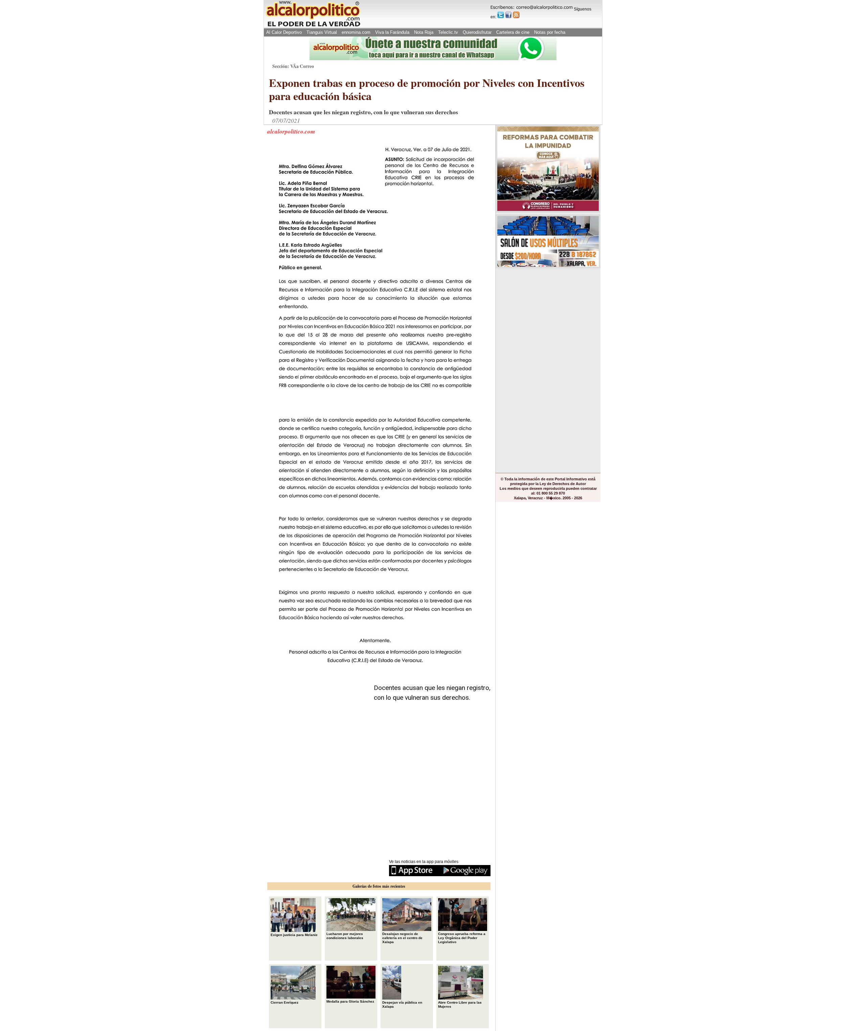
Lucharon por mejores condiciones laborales (344, 936)
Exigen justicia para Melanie (294, 935)
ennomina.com (356, 32)
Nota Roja (423, 32)
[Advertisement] (318, 716)
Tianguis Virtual (321, 32)
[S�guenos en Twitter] (500, 14)
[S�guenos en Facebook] (508, 14)
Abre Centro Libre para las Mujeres (460, 1004)
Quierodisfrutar (477, 32)
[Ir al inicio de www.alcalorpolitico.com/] (313, 25)
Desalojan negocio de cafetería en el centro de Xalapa (402, 938)
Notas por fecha (549, 32)
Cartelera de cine (512, 32)
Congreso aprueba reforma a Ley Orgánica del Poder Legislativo (461, 938)
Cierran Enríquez (284, 1002)
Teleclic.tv (448, 32)
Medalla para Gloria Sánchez (350, 1001)
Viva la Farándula (392, 32)
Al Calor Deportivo (284, 32)
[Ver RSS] (516, 14)
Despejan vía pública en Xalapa (402, 1004)
